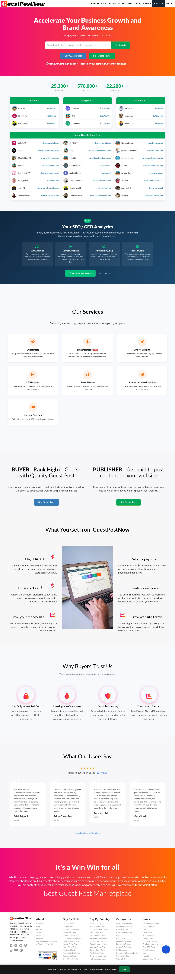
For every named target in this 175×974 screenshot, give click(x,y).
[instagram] (11, 950)
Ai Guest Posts (69, 927)
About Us (39, 924)
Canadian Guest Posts (98, 944)
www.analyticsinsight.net (48, 150)
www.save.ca (105, 165)
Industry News (148, 938)
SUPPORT (147, 4)
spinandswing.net (156, 173)
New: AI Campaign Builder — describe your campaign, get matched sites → (89, 63)
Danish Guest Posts (97, 950)
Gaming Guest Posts (71, 941)
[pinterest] (21, 950)
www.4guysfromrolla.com (48, 188)
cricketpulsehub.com (50, 143)
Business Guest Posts (71, 929)
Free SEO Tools (149, 947)
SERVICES (115, 4)
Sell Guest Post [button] (128, 502)
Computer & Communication (127, 953)
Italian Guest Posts (97, 932)
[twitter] (25, 945)
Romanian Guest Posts (98, 956)
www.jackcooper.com (50, 158)
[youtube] (16, 950)
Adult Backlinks (69, 924)
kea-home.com (53, 180)
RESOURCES (127, 4)
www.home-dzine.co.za (153, 180)
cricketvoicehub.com (102, 143)
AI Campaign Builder (151, 924)
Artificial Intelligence (124, 932)
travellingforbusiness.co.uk (99, 150)
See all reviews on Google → (87, 833)
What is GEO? (104, 273)
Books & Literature (123, 941)
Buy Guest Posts (73, 55)
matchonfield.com (155, 143)
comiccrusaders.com (50, 165)
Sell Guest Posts (101, 55)
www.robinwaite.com (154, 195)
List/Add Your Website (151, 959)
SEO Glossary (148, 935)
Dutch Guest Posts (97, 941)
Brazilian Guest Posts (98, 947)
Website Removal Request (46, 941)
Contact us (40, 935)
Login (169, 4)
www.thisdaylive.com (50, 195)
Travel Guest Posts (70, 959)
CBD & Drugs (121, 950)
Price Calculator (149, 950)
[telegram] (20, 945)
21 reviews (102, 773)
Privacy (39, 929)
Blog (144, 929)
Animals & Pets (122, 929)
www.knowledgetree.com (152, 158)
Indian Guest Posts (97, 924)
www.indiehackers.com (153, 165)
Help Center (147, 932)
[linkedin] (11, 945)
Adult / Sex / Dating (124, 924)
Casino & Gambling (123, 947)
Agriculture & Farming (124, 927)
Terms (38, 932)
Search (122, 45)
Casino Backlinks (69, 932)
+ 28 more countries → (99, 959)
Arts (118, 935)
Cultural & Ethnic (122, 956)
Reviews (39, 938)
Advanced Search (149, 927)
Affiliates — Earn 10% (44, 944)
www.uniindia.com (155, 150)
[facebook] (16, 945)
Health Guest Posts (70, 944)
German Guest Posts (98, 927)
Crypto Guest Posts (70, 935)
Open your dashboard (80, 273)
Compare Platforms (150, 941)
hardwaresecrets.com (50, 173)
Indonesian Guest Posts (99, 929)
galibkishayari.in (104, 188)
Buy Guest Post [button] (46, 502)
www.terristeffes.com (102, 180)
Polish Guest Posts (97, 953)
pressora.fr (106, 173)
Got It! (124, 969)
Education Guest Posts (72, 938)
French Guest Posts (97, 935)
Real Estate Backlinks (71, 953)
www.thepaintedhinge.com (100, 158)
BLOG (138, 4)
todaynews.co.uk (156, 188)
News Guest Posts (70, 947)
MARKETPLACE (99, 4)
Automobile (120, 938)
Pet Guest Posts (69, 950)
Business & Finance (123, 944)
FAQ (38, 927)
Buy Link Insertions (150, 944)
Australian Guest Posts (99, 938)
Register (159, 4)
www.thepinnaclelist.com (100, 195)
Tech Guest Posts (70, 956)
